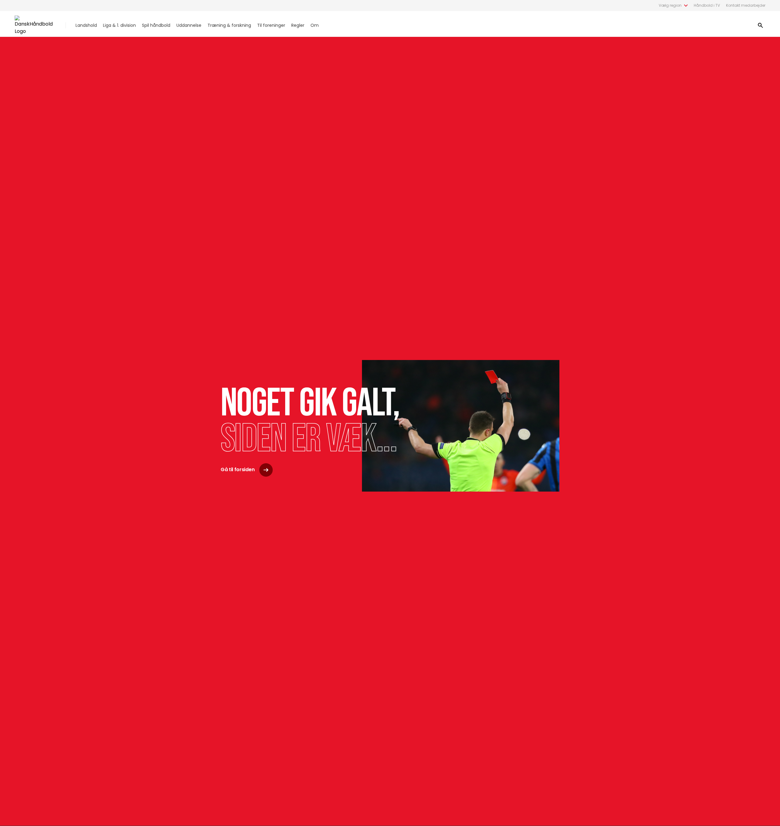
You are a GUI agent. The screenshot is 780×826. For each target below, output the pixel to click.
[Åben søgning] (760, 25)
